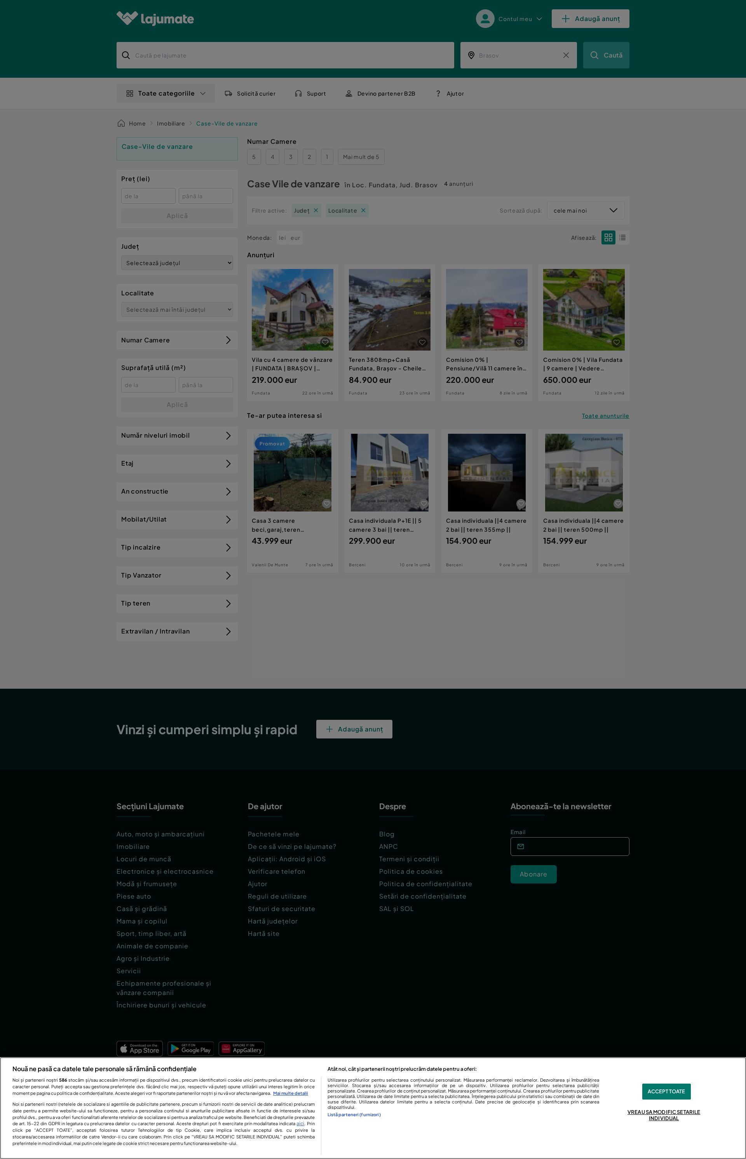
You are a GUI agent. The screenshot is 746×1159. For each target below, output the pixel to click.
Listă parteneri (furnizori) (354, 1114)
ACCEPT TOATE (666, 1091)
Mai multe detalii (290, 1093)
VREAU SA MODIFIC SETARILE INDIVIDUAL (663, 1115)
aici (300, 1123)
